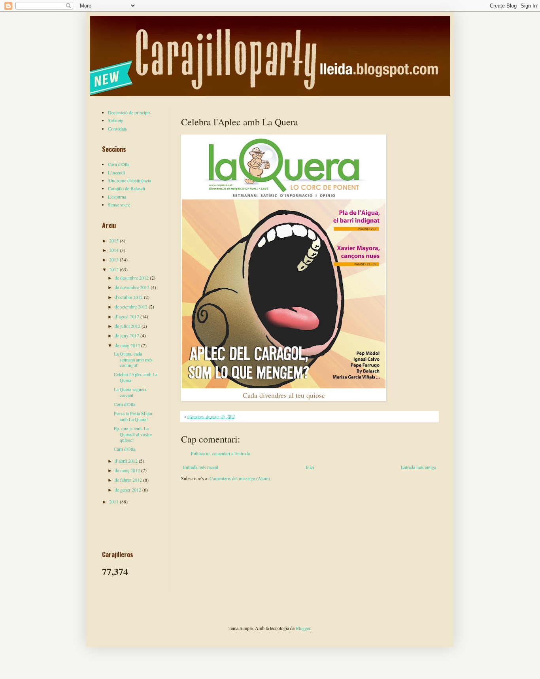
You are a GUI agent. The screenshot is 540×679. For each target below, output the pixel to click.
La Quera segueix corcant (130, 392)
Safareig (115, 120)
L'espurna (117, 196)
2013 (114, 259)
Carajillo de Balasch (126, 188)
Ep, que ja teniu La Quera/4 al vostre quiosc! (133, 434)
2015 (114, 240)
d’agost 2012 (127, 316)
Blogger (303, 628)
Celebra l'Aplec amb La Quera (135, 377)
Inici (310, 467)
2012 (114, 269)
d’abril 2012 (127, 461)
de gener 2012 (128, 489)
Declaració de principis (129, 112)
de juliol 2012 (128, 326)
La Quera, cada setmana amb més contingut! (133, 359)
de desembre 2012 (132, 277)
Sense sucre (119, 204)
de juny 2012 (127, 335)
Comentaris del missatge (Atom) (240, 478)
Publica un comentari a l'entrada (220, 453)
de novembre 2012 (133, 287)
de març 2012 (128, 470)
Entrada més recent (200, 467)
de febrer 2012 (129, 480)
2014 (114, 250)
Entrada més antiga (418, 467)
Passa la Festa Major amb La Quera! (133, 416)
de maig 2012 (128, 345)
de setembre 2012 (132, 306)
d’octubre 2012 (129, 297)
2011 (114, 501)
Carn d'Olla (118, 164)
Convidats (117, 128)
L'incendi (116, 172)
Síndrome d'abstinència (129, 180)
